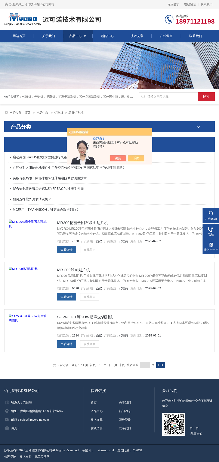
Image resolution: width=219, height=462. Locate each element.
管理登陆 (10, 456)
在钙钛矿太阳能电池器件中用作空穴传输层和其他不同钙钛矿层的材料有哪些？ (69, 167)
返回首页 (174, 4)
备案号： (88, 450)
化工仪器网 (42, 456)
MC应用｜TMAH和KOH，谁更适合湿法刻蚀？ (46, 209)
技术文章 (136, 36)
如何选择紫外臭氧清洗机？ (32, 199)
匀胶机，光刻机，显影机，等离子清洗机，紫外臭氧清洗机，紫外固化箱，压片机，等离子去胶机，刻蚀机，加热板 (98, 96)
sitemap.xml (106, 450)
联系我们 (207, 4)
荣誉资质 (125, 419)
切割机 (58, 112)
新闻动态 (125, 411)
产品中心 (75, 36)
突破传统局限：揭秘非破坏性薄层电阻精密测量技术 (50, 178)
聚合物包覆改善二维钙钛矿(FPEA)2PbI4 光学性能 (48, 188)
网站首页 (19, 36)
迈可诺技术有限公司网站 (37, 4)
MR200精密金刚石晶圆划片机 (82, 223)
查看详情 (67, 249)
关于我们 (48, 36)
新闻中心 (107, 36)
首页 (27, 112)
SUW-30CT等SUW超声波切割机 (85, 317)
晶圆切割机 (75, 112)
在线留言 (190, 4)
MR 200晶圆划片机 (73, 270)
